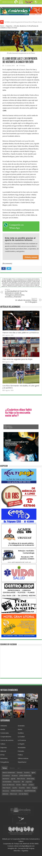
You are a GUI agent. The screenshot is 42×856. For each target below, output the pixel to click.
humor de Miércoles (8, 785)
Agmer (33, 772)
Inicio (2, 26)
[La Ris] (18, 496)
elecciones (6, 791)
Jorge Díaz (29, 782)
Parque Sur (16, 782)
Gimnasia (19, 772)
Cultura (2, 744)
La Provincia (22, 740)
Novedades (22, 747)
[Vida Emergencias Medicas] (18, 573)
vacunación (6, 778)
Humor (20, 729)
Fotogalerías (4, 762)
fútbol (28, 788)
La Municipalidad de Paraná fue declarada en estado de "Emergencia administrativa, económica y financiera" (16, 293)
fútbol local (13, 794)
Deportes (9, 26)
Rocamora (15, 775)
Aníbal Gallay (30, 778)
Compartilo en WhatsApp (16, 226)
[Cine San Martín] (18, 605)
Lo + (19, 768)
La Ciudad (21, 737)
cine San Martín (23, 794)
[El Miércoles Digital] (21, 10)
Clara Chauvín (6, 788)
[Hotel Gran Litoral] (18, 625)
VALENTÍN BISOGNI (29, 791)
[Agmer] (18, 536)
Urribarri (31, 785)
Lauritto (14, 788)
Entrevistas (4, 758)
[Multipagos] (18, 476)
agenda (13, 778)
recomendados (7, 782)
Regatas (34, 788)
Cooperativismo (5, 737)
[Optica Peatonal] (18, 556)
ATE (23, 782)
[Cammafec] (18, 516)
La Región (21, 744)
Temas (4, 768)
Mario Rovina (21, 778)
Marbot (25, 785)
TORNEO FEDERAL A (16, 791)
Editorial (3, 751)
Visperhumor (22, 762)
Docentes (22, 788)
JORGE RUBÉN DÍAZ (25, 775)
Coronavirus (6, 775)
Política (20, 755)
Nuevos (12, 768)
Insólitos (21, 733)
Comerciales (4, 733)
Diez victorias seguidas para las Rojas (17, 359)
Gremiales (21, 726)
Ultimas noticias (23, 758)
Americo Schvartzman (9, 772)
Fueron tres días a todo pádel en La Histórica (21, 333)
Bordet (18, 785)
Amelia (2, 729)
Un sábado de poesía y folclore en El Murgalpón (26, 300)
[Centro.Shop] (18, 590)
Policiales (21, 751)
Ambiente (3, 726)
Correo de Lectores (6, 740)
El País (2, 755)
